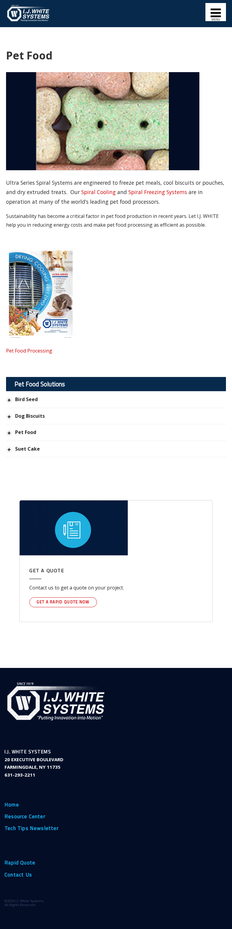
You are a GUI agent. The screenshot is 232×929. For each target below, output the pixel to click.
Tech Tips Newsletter (32, 828)
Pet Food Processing (29, 350)
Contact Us (18, 875)
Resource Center (25, 816)
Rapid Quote (20, 863)
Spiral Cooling (98, 192)
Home (12, 805)
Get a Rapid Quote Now (63, 602)
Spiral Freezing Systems (157, 192)
